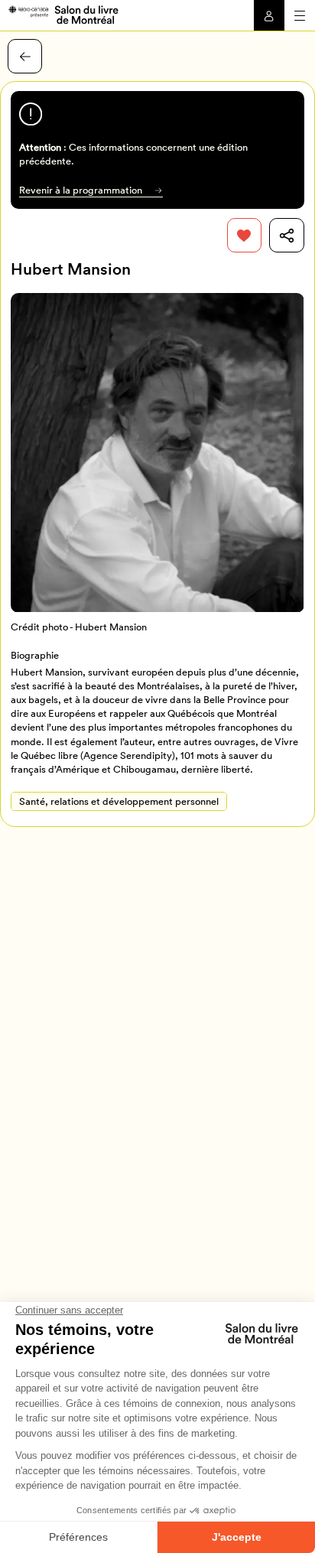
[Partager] (286, 235)
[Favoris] (244, 235)
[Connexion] (269, 15)
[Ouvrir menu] (299, 15)
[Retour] (25, 56)
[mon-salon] (63, 14)
